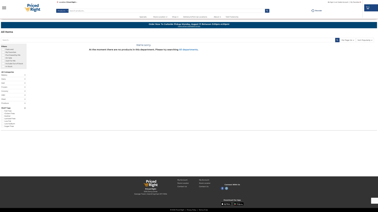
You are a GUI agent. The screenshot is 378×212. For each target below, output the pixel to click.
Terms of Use (203, 210)
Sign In (332, 2)
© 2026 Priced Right (177, 210)
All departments (188, 49)
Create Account (342, 2)
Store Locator (183, 183)
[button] (71, 2)
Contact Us (182, 186)
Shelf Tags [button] (6, 108)
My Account (182, 180)
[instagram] (226, 189)
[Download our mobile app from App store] (226, 204)
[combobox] (62, 11)
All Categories (7, 72)
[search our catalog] (267, 11)
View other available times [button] (189, 26)
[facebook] (222, 189)
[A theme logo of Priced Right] (32, 8)
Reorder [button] (318, 11)
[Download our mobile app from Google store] (238, 204)
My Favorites (354, 2)
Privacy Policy (191, 210)
